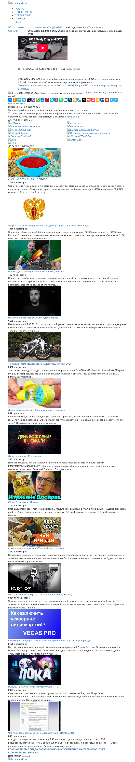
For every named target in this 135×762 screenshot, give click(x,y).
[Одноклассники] (15, 100)
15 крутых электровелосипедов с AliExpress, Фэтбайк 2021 (39, 363)
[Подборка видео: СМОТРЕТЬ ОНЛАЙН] (18, 28)
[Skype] (52, 100)
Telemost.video (96, 27)
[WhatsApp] (38, 100)
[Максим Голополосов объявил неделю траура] (67, 301)
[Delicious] (79, 100)
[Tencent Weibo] (116, 100)
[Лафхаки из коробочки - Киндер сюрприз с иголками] (67, 393)
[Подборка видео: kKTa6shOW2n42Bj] (19, 129)
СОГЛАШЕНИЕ (23, 15)
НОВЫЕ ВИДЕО (23, 12)
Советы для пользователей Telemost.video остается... (37, 548)
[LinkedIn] (66, 100)
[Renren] (102, 100)
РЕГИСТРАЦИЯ (16, 103)
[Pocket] (93, 100)
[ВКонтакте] (10, 100)
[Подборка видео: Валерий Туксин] (18, 132)
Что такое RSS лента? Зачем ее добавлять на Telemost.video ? (42, 732)
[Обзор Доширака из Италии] (67, 485)
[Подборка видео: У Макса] (14, 122)
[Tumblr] (56, 100)
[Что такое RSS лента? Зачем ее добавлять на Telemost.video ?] (67, 716)
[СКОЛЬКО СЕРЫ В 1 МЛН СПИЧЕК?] (67, 162)
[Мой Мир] (42, 100)
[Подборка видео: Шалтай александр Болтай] (83, 129)
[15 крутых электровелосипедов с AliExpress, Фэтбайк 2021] (67, 347)
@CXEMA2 (58, 27)
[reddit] (89, 100)
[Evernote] (61, 100)
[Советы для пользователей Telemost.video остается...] (67, 531)
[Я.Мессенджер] (19, 100)
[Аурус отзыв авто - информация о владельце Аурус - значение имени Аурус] (67, 209)
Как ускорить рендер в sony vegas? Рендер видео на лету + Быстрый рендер (49, 640)
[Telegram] (24, 100)
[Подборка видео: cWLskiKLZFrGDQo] (79, 136)
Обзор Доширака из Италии (23, 502)
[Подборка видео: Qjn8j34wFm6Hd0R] (19, 136)
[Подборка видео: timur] (12, 142)
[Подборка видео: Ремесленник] (76, 126)
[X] (29, 100)
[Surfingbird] (112, 100)
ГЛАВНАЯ (20, 8)
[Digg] (84, 100)
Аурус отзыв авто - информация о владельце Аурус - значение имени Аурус (49, 225)
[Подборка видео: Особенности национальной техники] (89, 132)
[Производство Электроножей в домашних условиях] (67, 255)
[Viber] (33, 100)
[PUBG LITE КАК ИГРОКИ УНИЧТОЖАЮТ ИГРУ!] (67, 670)
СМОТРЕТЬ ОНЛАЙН (40, 27)
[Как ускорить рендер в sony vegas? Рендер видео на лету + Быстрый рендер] (67, 624)
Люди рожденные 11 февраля (24, 456)
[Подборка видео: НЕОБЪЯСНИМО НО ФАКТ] (24, 126)
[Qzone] (98, 100)
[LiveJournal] (70, 100)
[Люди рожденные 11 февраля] (67, 439)
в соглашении (72, 116)
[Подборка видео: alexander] (74, 122)
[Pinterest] (47, 100)
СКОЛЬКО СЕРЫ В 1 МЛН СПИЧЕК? (27, 179)
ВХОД (18, 21)
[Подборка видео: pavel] (12, 139)
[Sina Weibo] (107, 100)
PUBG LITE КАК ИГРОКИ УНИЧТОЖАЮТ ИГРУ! (33, 686)
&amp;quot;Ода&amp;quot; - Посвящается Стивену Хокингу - (41, 594)
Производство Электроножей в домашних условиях (36, 271)
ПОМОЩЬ (20, 18)
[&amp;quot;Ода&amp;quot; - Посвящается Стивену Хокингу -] (67, 578)
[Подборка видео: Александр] (75, 139)
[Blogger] (75, 100)
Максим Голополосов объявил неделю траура (33, 317)
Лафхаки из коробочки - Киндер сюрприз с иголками (36, 409)
